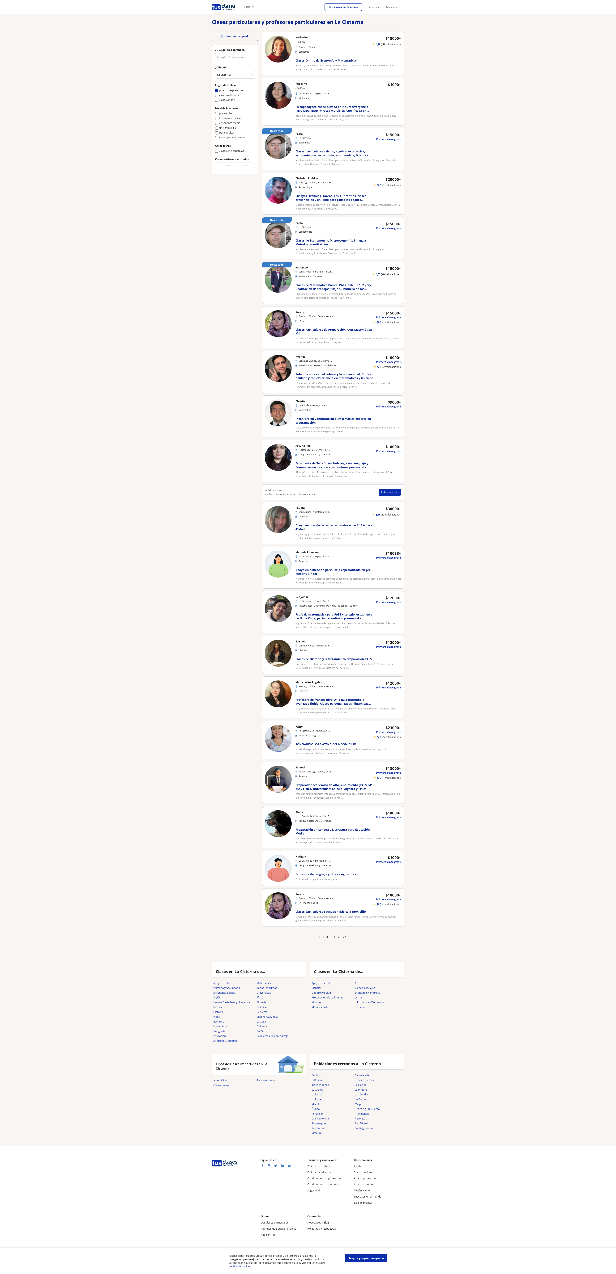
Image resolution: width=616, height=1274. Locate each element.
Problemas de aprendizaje (272, 1036)
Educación (219, 1036)
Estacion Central (365, 1080)
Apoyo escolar (222, 983)
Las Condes (362, 1094)
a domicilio (220, 1080)
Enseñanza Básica (224, 992)
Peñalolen (318, 1113)
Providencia (362, 1113)
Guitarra (262, 1026)
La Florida (361, 1085)
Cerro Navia (362, 1075)
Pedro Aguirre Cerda (367, 1109)
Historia (218, 1012)
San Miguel (361, 1123)
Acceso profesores (365, 1178)
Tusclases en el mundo (367, 1196)
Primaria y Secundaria (226, 988)
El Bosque (317, 1080)
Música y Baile (320, 1007)
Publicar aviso (389, 492)
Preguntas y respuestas (321, 1228)
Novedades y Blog (318, 1222)
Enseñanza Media (267, 1016)
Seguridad (313, 1190)
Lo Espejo (317, 1099)
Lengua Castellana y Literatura (231, 1002)
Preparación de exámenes (327, 997)
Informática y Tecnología (370, 1002)
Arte (357, 983)
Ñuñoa (316, 1109)
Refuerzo (262, 1012)
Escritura (218, 1021)
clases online (221, 1085)
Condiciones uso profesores (324, 1178)
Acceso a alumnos (365, 1184)
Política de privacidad (320, 1172)
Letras (358, 997)
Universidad (264, 992)
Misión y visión (363, 1190)
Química (262, 1007)
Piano (216, 1016)
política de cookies (240, 1266)
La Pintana (361, 1089)
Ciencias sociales (365, 988)
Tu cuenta (391, 7)
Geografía (219, 1031)
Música (217, 1007)
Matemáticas (264, 983)
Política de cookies (318, 1166)
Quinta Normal (320, 1118)
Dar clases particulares (343, 7)
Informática (220, 1026)
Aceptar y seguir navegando (366, 1258)
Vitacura (317, 1133)
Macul (315, 1104)
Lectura (261, 1021)
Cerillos (316, 1075)
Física (260, 997)
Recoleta (360, 1118)
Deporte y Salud (321, 992)
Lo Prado (360, 1099)
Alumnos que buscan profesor (279, 1228)
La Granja (317, 1089)
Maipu (358, 1104)
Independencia (320, 1085)
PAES (260, 1031)
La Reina (317, 1094)
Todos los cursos (267, 988)
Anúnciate (374, 7)
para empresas (266, 1080)
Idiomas (316, 1002)
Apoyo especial (321, 983)
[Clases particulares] (223, 11)
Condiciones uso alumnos (323, 1184)
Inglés (216, 997)
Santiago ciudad (364, 1128)
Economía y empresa (367, 992)
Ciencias (316, 988)
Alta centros (268, 1234)
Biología (261, 1002)
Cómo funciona (363, 1172)
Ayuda (357, 1166)
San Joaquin (319, 1123)
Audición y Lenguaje (225, 1041)
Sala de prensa (363, 1202)
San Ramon (318, 1128)
